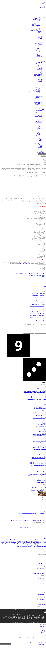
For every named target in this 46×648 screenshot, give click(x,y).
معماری (27, 541)
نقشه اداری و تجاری (39, 40)
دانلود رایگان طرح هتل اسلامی (41, 431)
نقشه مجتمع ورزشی (39, 121)
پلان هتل (31, 546)
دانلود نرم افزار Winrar (40, 599)
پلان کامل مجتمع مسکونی (24, 546)
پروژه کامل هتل (27, 544)
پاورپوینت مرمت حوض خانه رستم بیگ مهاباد (26, 265)
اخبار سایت (40, 108)
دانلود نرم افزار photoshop (40, 557)
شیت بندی (32, 541)
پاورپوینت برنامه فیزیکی (30, 542)
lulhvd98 (44, 539)
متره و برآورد (40, 73)
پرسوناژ (37, 26)
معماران (41, 38)
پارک (41, 67)
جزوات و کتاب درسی (39, 96)
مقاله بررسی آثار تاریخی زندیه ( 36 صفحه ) (37, 298)
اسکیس (45, 541)
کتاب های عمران (37, 28)
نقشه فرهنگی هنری (39, 50)
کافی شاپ (40, 71)
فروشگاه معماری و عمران (23, 263)
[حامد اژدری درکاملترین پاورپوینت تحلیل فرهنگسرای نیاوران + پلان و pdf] (42, 511)
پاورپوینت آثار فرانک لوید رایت (38, 542)
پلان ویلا (28, 546)
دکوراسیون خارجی (37, 34)
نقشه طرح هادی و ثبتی (38, 48)
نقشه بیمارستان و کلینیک (38, 43)
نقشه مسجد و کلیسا (39, 54)
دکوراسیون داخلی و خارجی (38, 102)
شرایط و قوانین (41, 646)
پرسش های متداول (41, 645)
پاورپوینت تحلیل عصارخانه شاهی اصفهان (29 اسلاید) (36, 309)
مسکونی (40, 146)
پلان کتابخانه (19, 546)
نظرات (45, 500)
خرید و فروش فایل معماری (42, 604)
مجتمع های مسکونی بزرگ (38, 75)
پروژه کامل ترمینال (25, 543)
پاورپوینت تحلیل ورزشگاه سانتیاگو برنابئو (40, 415)
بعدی (43, 276)
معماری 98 (31, 642)
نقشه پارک (40, 44)
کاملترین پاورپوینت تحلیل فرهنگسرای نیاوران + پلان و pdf (27, 513)
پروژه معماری (42, 626)
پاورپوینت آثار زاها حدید (11, 541)
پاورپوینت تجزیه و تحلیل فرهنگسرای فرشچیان (37, 317)
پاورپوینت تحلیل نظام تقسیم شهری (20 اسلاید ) (37, 313)
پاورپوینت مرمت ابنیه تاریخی (16, 542)
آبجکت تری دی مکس (35, 23)
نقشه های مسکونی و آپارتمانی (37, 126)
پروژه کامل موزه (35, 545)
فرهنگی (41, 139)
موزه (41, 151)
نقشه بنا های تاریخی (39, 42)
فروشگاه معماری (40, 152)
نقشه (15, 541)
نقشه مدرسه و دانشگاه (38, 53)
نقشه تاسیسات (40, 114)
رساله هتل (43, 541)
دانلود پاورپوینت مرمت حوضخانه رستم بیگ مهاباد (12, 265)
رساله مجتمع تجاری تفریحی (41, 482)
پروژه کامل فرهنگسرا (19, 543)
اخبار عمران (40, 36)
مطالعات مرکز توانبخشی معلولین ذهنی (38, 295)
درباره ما (42, 2)
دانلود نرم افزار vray (41, 594)
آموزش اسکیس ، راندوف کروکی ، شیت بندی (33, 21)
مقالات (43, 35)
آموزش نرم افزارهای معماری (37, 18)
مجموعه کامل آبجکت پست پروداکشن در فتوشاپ (38, 497)
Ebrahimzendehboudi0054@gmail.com (38, 520)
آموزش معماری (41, 17)
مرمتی (41, 145)
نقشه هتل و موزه (39, 59)
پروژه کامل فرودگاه (14, 543)
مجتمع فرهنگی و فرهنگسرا (38, 74)
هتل (41, 80)
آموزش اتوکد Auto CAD (36, 90)
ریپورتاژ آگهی (39, 541)
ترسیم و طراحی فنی (39, 60)
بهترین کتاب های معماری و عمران (35, 30)
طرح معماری (40, 62)
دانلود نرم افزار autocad (40, 568)
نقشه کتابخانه (40, 127)
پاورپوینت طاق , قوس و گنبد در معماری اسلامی (37, 320)
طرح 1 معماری (38, 63)
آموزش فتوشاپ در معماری (36, 25)
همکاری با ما (42, 7)
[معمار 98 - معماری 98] (45, 635)
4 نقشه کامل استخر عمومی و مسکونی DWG (39, 487)
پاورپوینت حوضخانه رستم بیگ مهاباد (38, 265)
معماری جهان (40, 81)
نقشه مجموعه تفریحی (38, 52)
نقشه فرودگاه (40, 120)
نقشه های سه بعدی (39, 56)
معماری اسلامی (39, 79)
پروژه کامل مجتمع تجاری (7, 543)
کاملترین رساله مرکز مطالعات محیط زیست (39, 404)
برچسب (44, 538)
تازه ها (45, 440)
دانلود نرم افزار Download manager (38, 573)
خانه (43, 16)
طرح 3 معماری (38, 64)
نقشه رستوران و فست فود (38, 46)
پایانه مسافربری (39, 68)
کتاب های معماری (37, 27)
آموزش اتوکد (41, 539)
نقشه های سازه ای (39, 55)
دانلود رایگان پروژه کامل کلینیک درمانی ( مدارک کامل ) (25, 527)
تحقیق (39, 32)
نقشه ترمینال (40, 115)
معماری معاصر (40, 78)
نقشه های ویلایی (39, 58)
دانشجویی (42, 61)
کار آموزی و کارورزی (39, 70)
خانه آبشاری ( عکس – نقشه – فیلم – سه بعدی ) (37, 306)
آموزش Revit (38, 20)
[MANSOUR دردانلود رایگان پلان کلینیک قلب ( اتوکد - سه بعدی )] (42, 533)
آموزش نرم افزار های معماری (9, 539)
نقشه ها (43, 109)
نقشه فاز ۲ (40, 49)
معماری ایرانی (40, 77)
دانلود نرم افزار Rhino (40, 583)
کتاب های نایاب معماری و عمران (35, 29)
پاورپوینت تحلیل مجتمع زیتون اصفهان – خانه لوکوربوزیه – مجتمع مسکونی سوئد (30, 273)
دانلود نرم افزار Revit (41, 578)
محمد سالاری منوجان (41, 527)
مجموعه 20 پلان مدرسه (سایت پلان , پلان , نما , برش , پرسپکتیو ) (36, 399)
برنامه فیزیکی (40, 31)
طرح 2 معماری (38, 133)
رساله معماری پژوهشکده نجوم (39, 302)
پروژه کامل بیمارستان (33, 543)
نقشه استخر (40, 41)
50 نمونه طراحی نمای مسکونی (38, 277)
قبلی (43, 271)
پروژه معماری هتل (41, 543)
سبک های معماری (36, 541)
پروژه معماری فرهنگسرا (8, 542)
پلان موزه (35, 546)
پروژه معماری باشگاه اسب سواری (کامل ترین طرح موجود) (19, 520)
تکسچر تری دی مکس (35, 24)
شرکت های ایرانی (39, 69)
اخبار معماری (40, 37)
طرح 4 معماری (38, 65)
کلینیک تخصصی (40, 72)
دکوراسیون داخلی (37, 103)
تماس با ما (42, 3)
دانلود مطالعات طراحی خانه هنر (41, 426)
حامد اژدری (41, 166)
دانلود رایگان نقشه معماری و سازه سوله (40, 420)
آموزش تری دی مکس (37, 22)
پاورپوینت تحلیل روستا (22, 542)
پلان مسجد (38, 546)
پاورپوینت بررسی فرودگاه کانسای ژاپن (40, 388)
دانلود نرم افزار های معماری (36, 19)
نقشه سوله (40, 47)
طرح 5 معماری (38, 66)
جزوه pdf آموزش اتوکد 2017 (41, 471)
